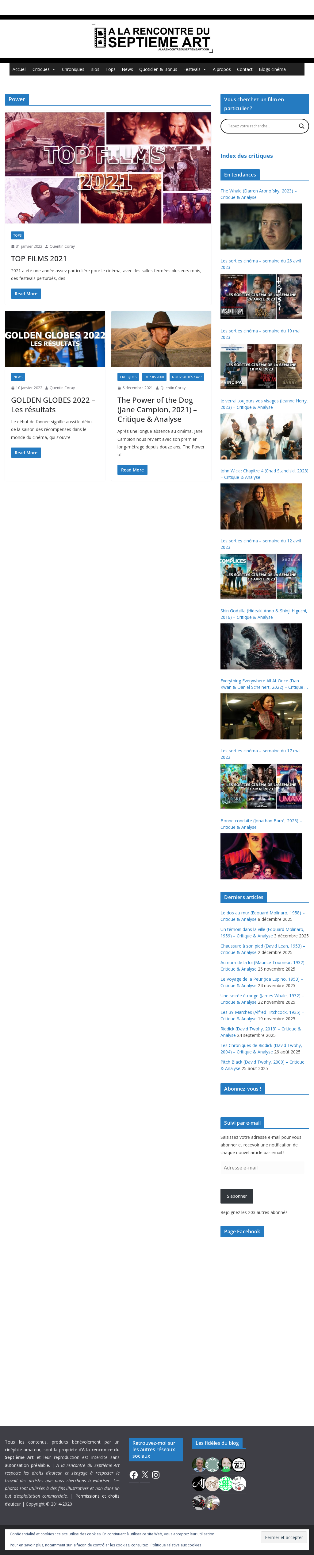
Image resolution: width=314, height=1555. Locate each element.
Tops (110, 69)
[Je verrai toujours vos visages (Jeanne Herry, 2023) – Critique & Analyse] (261, 436)
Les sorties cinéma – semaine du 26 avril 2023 (260, 264)
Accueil (19, 69)
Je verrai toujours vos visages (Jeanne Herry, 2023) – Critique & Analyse (264, 404)
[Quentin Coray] (239, 1464)
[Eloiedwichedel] (199, 1502)
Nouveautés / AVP (186, 377)
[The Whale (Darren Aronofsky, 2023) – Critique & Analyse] (261, 227)
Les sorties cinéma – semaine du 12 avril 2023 (260, 544)
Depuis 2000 (154, 377)
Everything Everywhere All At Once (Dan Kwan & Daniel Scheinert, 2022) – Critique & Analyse (264, 684)
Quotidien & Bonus (158, 69)
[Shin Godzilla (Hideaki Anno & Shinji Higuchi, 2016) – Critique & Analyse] (261, 646)
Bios (94, 69)
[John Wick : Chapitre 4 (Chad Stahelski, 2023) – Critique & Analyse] (261, 506)
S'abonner (237, 1196)
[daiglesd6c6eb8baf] (212, 1464)
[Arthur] (212, 1483)
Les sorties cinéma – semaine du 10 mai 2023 (260, 334)
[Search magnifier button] (301, 126)
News (127, 69)
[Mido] (225, 1464)
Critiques (41, 69)
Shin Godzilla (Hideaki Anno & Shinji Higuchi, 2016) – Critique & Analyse (263, 614)
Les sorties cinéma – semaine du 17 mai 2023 (260, 754)
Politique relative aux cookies (176, 1545)
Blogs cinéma (272, 69)
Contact (245, 69)
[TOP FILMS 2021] (108, 168)
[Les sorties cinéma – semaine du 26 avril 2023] (261, 296)
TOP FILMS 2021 (39, 258)
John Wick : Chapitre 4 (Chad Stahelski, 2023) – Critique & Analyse (264, 474)
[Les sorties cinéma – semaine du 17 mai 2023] (261, 786)
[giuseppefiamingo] (199, 1464)
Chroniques (73, 69)
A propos (222, 69)
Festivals (192, 69)
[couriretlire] (212, 1502)
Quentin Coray (62, 246)
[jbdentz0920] (225, 1483)
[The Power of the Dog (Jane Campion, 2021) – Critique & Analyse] (161, 339)
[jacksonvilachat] (199, 1483)
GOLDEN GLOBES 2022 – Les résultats (53, 404)
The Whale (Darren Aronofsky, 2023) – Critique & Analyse (258, 194)
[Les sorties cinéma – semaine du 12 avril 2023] (261, 576)
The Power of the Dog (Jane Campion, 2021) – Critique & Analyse (157, 409)
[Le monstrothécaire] (239, 1483)
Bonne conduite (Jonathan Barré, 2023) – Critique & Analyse (261, 824)
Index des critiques (246, 155)
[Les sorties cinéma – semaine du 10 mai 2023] (261, 366)
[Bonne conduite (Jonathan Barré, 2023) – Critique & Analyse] (261, 856)
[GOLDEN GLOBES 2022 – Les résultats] (55, 339)
